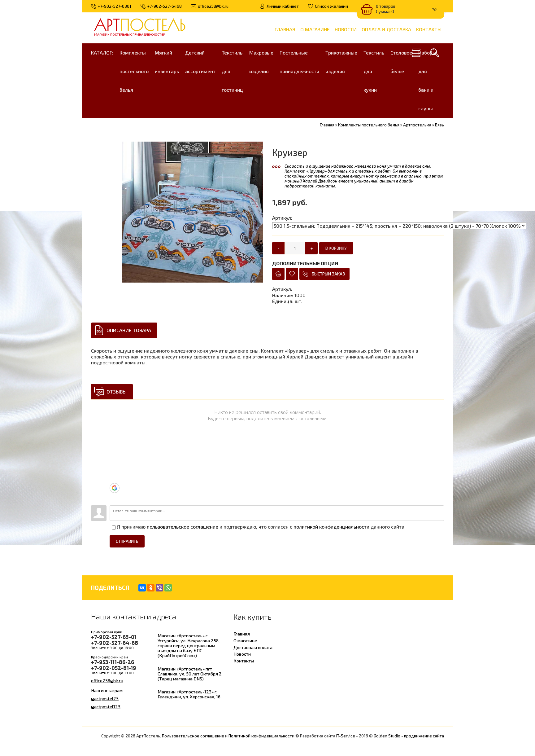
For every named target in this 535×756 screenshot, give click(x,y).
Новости (242, 654)
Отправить (127, 541)
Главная (241, 633)
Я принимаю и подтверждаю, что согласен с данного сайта (260, 527)
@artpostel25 (105, 698)
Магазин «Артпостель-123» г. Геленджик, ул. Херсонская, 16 (189, 694)
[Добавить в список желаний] (292, 274)
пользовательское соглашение (182, 527)
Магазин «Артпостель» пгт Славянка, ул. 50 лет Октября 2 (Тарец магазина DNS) (190, 673)
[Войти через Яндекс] (114, 478)
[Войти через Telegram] (114, 450)
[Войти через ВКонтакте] (114, 459)
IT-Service (345, 735)
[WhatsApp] (168, 587)
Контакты (243, 660)
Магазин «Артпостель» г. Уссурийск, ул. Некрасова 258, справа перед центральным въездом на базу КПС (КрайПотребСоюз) (189, 645)
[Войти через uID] (114, 441)
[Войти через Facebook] (114, 469)
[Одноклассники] (150, 587)
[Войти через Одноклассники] (114, 497)
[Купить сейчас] (278, 274)
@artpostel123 (105, 706)
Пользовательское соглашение (193, 735)
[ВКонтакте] (142, 587)
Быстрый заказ (328, 273)
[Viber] (159, 587)
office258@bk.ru (107, 680)
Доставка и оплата (252, 647)
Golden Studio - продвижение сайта (409, 735)
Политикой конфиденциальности (261, 735)
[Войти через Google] (115, 488)
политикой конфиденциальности (331, 527)
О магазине (245, 640)
